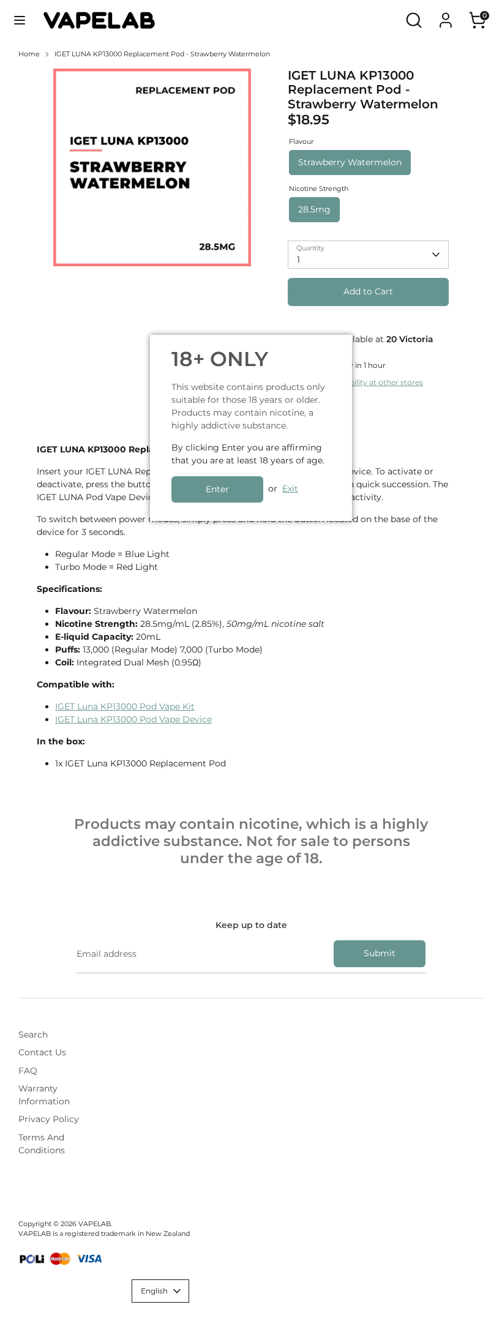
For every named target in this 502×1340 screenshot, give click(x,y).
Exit (290, 488)
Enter (217, 489)
